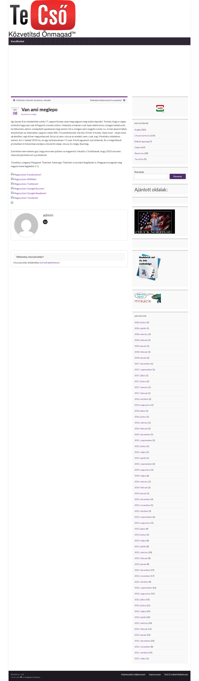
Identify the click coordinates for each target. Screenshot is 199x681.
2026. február (141, 340)
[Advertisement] (99, 68)
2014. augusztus (142, 469)
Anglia (34, 114)
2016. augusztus (142, 405)
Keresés (139, 171)
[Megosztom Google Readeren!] (28, 192)
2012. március (141, 623)
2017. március (141, 387)
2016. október (141, 399)
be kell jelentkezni (49, 262)
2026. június (140, 322)
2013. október (141, 511)
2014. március (141, 481)
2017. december (142, 363)
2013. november (142, 505)
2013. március (141, 552)
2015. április (140, 458)
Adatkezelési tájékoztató (133, 674)
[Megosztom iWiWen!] (24, 178)
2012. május (140, 611)
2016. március (141, 422)
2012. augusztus (142, 593)
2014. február (141, 487)
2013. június (140, 534)
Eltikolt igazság (141, 141)
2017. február (141, 393)
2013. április (140, 546)
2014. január (140, 493)
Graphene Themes (32, 677)
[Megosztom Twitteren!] (24, 183)
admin (26, 114)
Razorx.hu (139, 153)
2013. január (140, 564)
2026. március (141, 334)
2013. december (142, 499)
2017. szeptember (143, 369)
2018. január (140, 357)
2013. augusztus (142, 522)
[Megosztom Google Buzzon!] (27, 187)
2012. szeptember (143, 587)
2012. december (142, 570)
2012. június (140, 605)
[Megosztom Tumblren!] (24, 197)
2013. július (139, 528)
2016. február (141, 428)
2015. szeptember (143, 440)
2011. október (141, 652)
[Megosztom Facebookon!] (26, 173)
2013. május (140, 540)
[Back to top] (192, 674)
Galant (137, 147)
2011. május (140, 658)
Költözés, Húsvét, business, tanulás (33, 100)
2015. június (140, 446)
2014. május (140, 475)
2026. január (140, 346)
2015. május (140, 452)
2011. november (142, 646)
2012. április (140, 617)
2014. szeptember (143, 464)
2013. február (141, 558)
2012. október (141, 581)
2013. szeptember (143, 517)
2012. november (142, 576)
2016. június (140, 416)
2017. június (140, 381)
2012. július (139, 599)
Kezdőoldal (17, 41)
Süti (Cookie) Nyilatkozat (176, 674)
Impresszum (155, 674)
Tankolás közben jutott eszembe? (106, 100)
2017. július (139, 375)
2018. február (141, 352)
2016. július (139, 410)
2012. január (140, 635)
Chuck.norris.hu (142, 135)
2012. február (141, 629)
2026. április (140, 328)
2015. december (142, 434)
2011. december (142, 640)
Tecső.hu (138, 159)
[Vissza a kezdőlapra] (99, 18)
